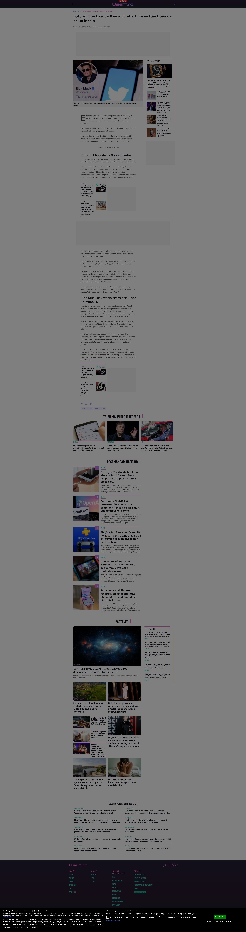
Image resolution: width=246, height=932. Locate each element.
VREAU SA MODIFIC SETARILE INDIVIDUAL (219, 921)
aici (25, 924)
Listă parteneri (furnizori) (113, 920)
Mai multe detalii (8, 916)
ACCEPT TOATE (219, 916)
